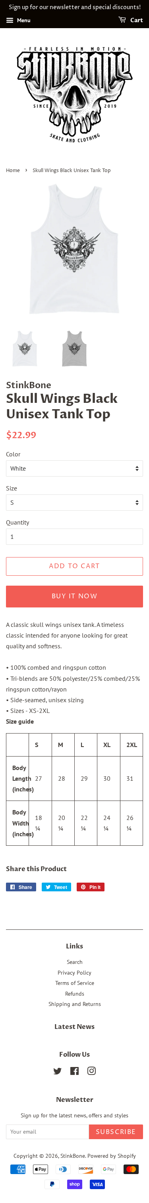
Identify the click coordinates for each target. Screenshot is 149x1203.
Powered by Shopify (111, 1155)
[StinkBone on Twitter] (57, 1072)
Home (13, 170)
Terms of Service (74, 983)
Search (75, 961)
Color (13, 454)
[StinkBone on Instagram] (91, 1072)
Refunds (74, 993)
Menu (23, 20)
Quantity (17, 522)
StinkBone (72, 1155)
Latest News (74, 1027)
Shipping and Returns (74, 1004)
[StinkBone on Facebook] (74, 1072)
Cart (136, 20)
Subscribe (116, 1132)
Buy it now (75, 596)
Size (11, 488)
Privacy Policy (74, 972)
